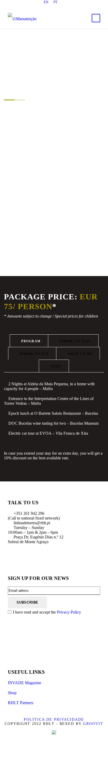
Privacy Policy (69, 612)
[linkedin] (45, 6)
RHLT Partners (20, 702)
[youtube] (63, 6)
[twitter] (54, 6)
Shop (12, 693)
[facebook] (35, 6)
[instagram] (72, 6)
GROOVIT (93, 724)
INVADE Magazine (24, 683)
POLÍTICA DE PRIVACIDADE (54, 720)
